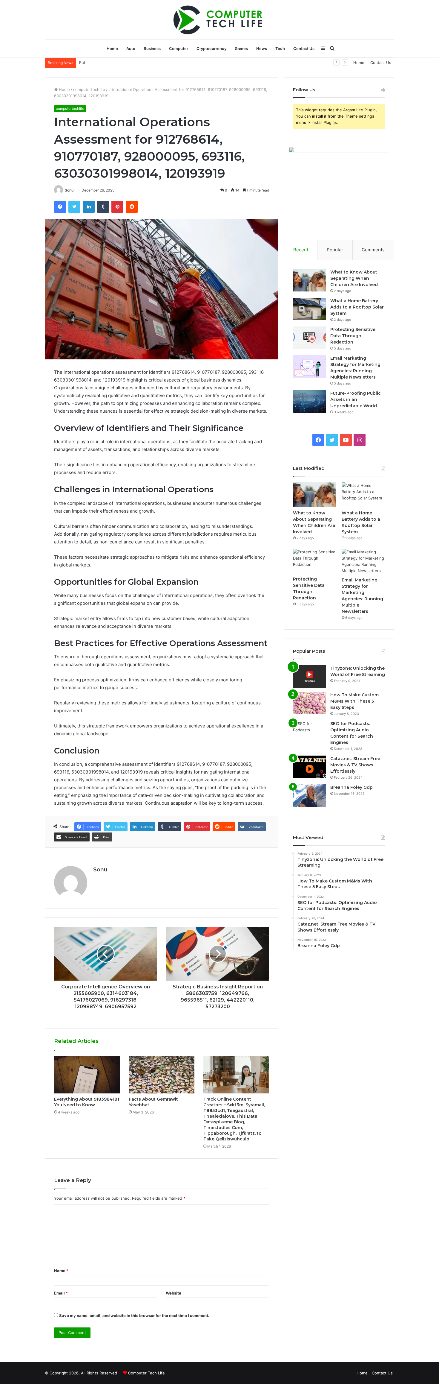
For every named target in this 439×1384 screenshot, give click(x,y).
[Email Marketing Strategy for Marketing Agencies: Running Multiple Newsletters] (309, 366)
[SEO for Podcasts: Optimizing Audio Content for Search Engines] (309, 732)
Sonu (69, 190)
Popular (335, 250)
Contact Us (303, 48)
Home (112, 48)
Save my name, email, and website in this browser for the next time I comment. (134, 1315)
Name (61, 1270)
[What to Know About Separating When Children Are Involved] (309, 280)
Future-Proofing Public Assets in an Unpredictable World (132, 62)
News (261, 48)
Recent (300, 250)
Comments (373, 250)
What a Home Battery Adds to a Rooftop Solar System (357, 307)
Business (152, 48)
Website (173, 1293)
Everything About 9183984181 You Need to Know (86, 1101)
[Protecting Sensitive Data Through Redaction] (309, 337)
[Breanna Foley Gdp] (309, 795)
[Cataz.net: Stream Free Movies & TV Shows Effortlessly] (309, 767)
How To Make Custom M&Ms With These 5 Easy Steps (354, 701)
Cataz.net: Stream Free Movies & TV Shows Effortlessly (355, 765)
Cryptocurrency (211, 48)
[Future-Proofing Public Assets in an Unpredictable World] (309, 401)
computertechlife (89, 89)
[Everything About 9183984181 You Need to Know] (87, 1074)
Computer (178, 48)
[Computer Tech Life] (219, 19)
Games (241, 48)
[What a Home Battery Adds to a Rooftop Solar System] (309, 309)
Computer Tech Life (146, 1373)
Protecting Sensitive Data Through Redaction (352, 336)
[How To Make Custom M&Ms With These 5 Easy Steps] (309, 703)
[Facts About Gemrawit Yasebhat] (161, 1074)
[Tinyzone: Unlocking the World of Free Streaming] (309, 676)
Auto (130, 48)
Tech (280, 48)
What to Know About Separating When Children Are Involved (354, 278)
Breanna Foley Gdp (351, 787)
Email (61, 1293)
